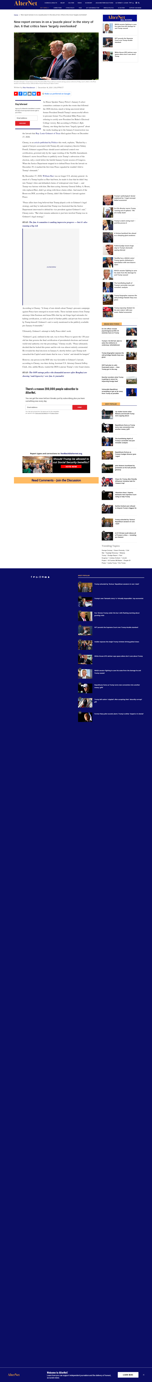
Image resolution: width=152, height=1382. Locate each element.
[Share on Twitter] (25, 94)
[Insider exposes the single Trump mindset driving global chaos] (85, 645)
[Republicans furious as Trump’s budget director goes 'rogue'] (107, 455)
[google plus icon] (37, 577)
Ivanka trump (112, 563)
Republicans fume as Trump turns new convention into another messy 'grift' (125, 427)
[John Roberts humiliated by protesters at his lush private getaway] (107, 469)
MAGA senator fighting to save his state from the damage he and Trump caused (125, 26)
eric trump (122, 563)
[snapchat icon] (48, 577)
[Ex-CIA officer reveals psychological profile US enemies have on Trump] (131, 332)
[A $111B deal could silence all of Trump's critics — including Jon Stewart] (107, 536)
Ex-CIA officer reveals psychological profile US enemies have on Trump (110, 331)
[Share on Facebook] (20, 94)
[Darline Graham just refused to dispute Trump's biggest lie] (107, 509)
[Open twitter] (131, 2)
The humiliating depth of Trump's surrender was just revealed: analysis (125, 441)
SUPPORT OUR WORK (135, 8)
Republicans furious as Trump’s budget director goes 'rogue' (125, 454)
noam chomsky (119, 550)
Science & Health (51, 3)
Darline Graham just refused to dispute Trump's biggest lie (125, 507)
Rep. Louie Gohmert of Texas (48, 133)
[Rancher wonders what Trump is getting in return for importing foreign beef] (131, 380)
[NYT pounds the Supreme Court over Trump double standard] (108, 42)
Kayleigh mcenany (112, 553)
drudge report (112, 555)
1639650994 (51, 267)
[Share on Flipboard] (16, 94)
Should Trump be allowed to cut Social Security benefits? (71, 460)
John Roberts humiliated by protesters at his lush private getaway (125, 468)
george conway (107, 550)
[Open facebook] (129, 2)
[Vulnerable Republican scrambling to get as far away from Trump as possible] (131, 392)
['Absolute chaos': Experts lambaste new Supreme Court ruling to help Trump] (107, 496)
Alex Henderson (29, 87)
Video (80, 3)
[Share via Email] (30, 94)
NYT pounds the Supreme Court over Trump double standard (124, 40)
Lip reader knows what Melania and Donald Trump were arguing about (124, 414)
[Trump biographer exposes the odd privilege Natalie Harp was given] (131, 356)
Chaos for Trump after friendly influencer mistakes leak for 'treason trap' (126, 481)
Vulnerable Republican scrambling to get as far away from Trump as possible (112, 391)
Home (16, 15)
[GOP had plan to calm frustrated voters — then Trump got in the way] (131, 368)
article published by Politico (46, 142)
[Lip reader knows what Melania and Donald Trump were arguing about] (107, 415)
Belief (63, 3)
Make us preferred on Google (57, 93)
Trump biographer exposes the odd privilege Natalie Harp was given (113, 355)
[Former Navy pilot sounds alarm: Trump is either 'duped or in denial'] (85, 717)
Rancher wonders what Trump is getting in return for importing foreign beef (112, 379)
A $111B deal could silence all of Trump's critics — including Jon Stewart (125, 535)
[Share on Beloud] (39, 94)
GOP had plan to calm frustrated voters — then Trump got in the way (111, 367)
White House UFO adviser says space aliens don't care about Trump (126, 54)
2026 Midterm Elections (104, 3)
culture (71, 3)
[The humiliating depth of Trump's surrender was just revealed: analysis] (107, 442)
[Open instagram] (40, 577)
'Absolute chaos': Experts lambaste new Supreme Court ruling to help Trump (125, 495)
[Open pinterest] (42, 577)
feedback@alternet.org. (72, 453)
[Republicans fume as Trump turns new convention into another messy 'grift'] (107, 428)
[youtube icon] (45, 577)
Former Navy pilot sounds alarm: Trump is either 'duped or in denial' (119, 714)
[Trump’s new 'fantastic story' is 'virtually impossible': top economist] (85, 602)
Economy (88, 3)
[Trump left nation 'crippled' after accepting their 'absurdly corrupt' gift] (85, 703)
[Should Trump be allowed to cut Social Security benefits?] (37, 464)
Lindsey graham (115, 558)
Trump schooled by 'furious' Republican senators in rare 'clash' (125, 522)
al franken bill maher (115, 560)
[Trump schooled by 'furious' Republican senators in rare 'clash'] (107, 523)
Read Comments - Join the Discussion (56, 480)
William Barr (48, 175)
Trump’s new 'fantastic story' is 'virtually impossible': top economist (118, 598)
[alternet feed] (133, 3)
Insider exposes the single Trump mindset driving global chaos (116, 642)
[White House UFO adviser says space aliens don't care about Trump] (108, 56)
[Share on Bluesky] (34, 94)
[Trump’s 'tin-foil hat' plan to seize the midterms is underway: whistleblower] (131, 344)
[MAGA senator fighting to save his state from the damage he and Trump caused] (108, 28)
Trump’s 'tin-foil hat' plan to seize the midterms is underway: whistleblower (112, 343)
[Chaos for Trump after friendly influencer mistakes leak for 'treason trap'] (107, 482)
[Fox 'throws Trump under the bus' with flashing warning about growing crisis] (85, 616)
